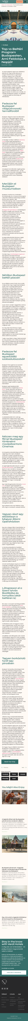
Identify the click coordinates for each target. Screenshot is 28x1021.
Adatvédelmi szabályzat (21, 1006)
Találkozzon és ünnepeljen (14, 1000)
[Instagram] (2, 988)
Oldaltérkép (21, 1009)
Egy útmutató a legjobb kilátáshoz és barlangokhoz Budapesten (14, 918)
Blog (3, 1004)
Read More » (5, 831)
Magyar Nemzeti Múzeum (10, 210)
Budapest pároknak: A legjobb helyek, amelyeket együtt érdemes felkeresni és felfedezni (14, 869)
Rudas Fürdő (19, 158)
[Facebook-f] (5, 988)
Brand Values (5, 1000)
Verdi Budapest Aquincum (18, 254)
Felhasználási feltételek (21, 1002)
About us (4, 997)
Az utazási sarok (8, 4)
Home (3, 4)
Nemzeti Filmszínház (7, 467)
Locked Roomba (20, 402)
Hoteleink (12, 997)
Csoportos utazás (13, 1004)
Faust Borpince (20, 678)
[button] (25, 1)
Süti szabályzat (21, 998)
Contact (4, 1007)
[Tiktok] (7, 988)
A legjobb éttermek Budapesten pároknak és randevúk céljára (13, 820)
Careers (4, 1002)
